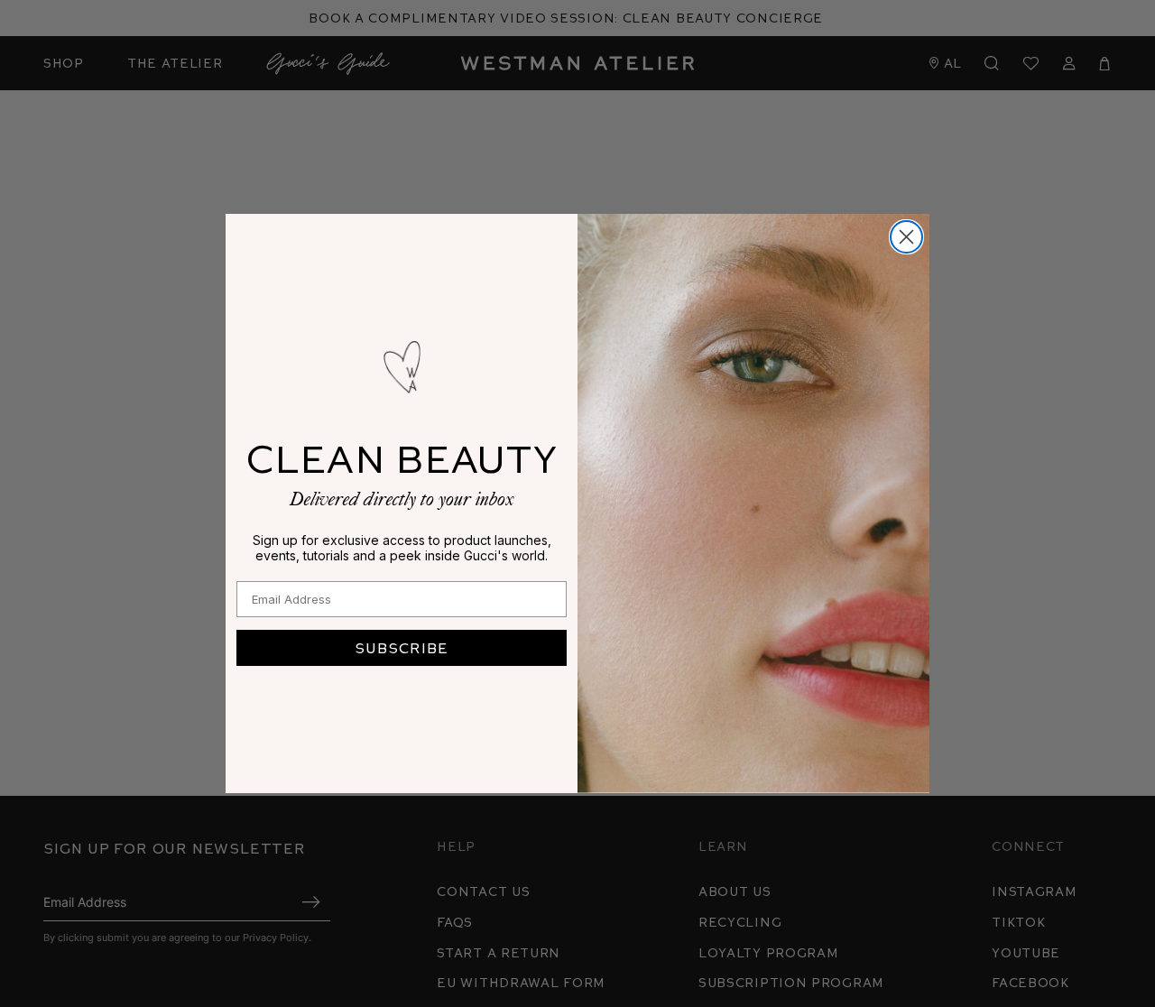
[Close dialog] (906, 237)
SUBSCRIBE (401, 647)
